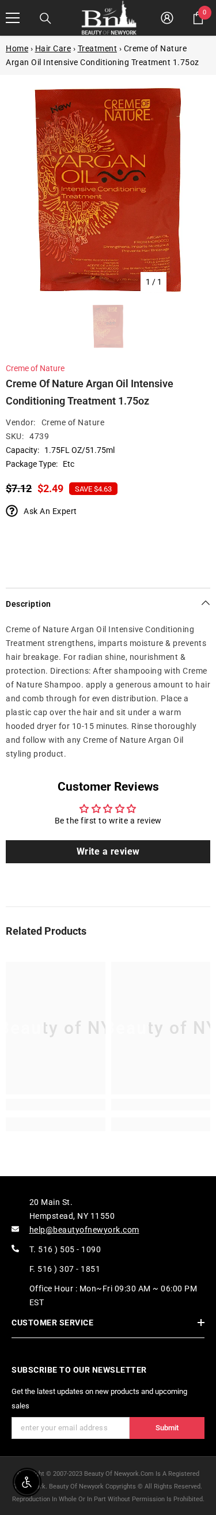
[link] (55, 1104)
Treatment (98, 48)
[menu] (13, 18)
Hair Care (53, 48)
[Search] (45, 18)
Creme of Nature (35, 368)
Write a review (108, 851)
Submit (167, 1427)
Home (17, 48)
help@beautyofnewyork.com (84, 1229)
